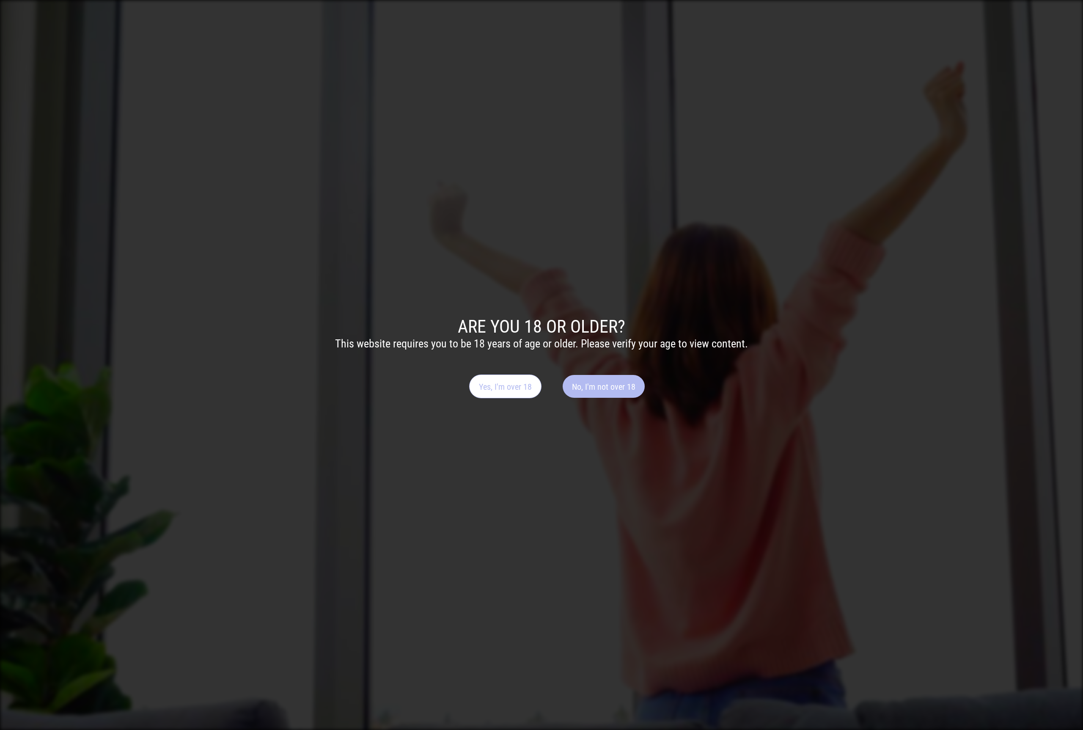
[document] (541, 365)
